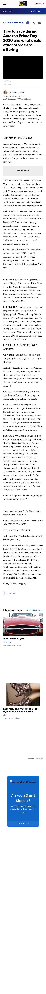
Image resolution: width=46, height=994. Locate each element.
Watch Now (38, 4)
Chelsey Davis (18, 92)
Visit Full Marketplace (34, 610)
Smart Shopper (13, 22)
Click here (14, 150)
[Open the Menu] (4, 4)
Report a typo (9, 593)
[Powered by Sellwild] (39, 758)
